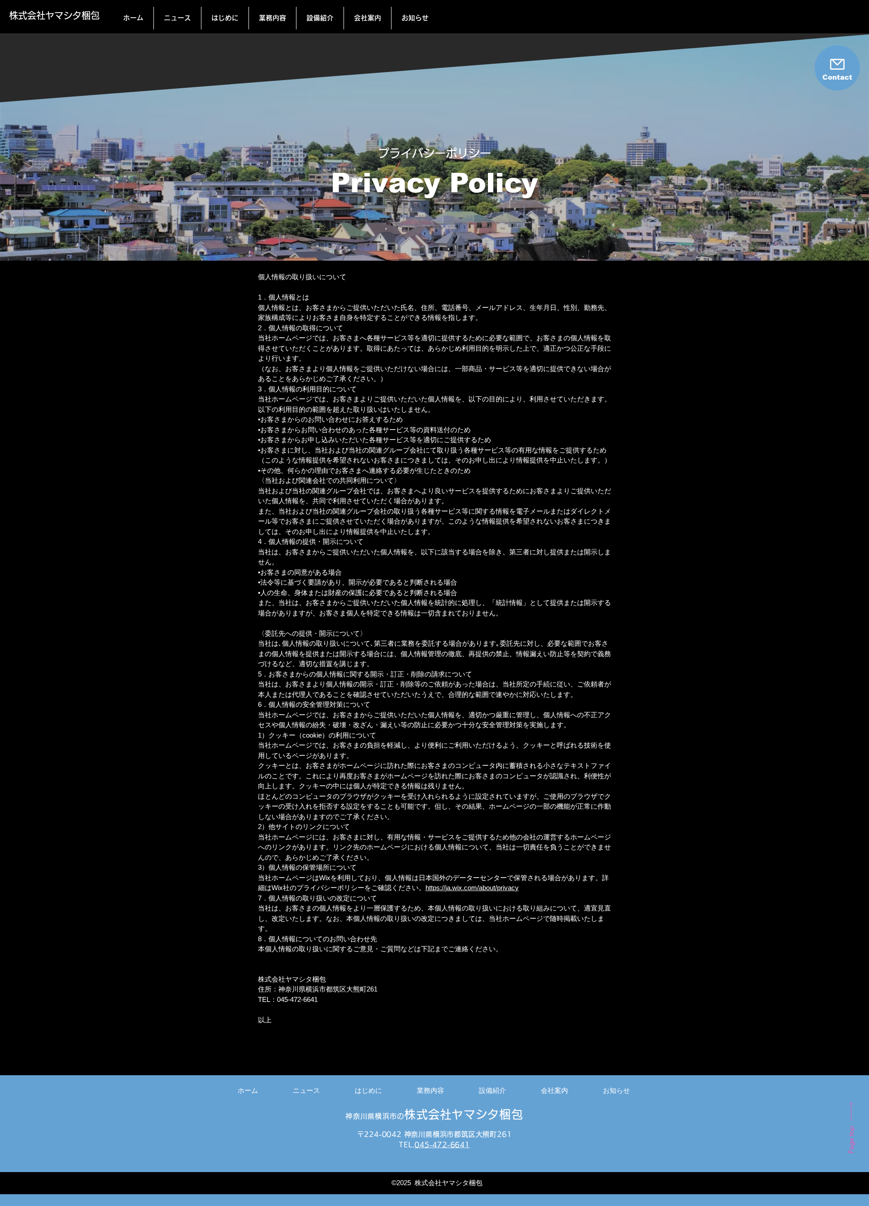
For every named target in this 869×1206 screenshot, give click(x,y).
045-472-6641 (442, 1144)
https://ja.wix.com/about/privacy (472, 887)
